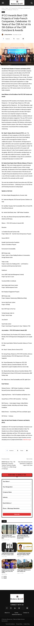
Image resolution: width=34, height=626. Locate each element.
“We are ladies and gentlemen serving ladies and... (8, 537)
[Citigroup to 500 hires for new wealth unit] (24, 564)
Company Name (7, 492)
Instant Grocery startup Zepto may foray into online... (8, 571)
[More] (23, 38)
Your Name (6, 481)
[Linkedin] (23, 582)
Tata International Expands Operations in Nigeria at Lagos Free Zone (25, 463)
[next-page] (5, 577)
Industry (5, 497)
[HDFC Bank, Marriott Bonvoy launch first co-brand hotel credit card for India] (24, 529)
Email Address (7, 503)
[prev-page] (3, 577)
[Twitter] (28, 582)
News (7, 8)
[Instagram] (20, 582)
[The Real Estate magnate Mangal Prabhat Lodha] (24, 547)
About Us (7, 612)
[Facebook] (17, 582)
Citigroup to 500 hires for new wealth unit (24, 570)
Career (16, 612)
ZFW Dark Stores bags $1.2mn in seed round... (8, 554)
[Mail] (26, 582)
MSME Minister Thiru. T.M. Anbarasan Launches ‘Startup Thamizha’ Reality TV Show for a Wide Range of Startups (9, 465)
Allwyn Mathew (8, 34)
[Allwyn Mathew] (3, 34)
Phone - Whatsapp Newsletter (11, 508)
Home (3, 8)
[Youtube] (31, 582)
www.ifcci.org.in (27, 439)
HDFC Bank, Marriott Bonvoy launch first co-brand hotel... (23, 537)
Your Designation (8, 486)
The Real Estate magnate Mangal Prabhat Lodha (23, 554)
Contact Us (26, 612)
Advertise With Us (17, 614)
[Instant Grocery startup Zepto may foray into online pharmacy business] (9, 564)
